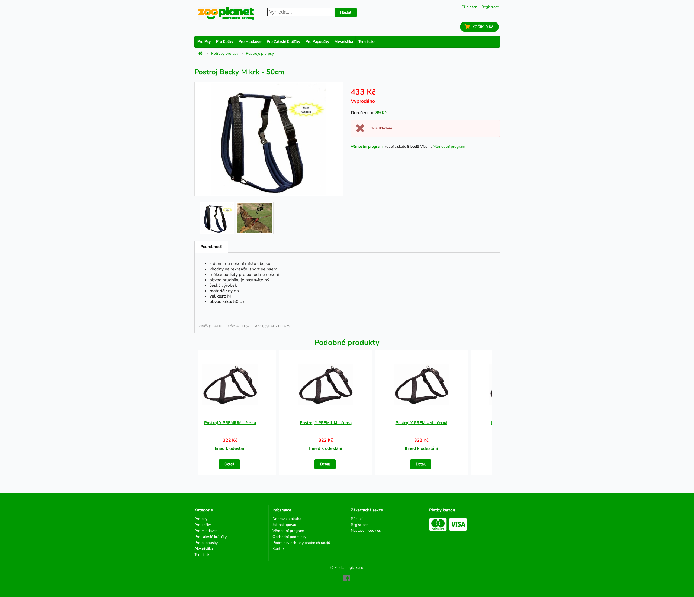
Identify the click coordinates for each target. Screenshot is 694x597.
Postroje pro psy (260, 54)
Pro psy (204, 41)
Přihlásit (358, 519)
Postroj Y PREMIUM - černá (230, 422)
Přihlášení (470, 6)
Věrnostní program (449, 146)
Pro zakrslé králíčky (283, 41)
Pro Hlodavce (250, 41)
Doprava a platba (286, 519)
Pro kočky (224, 41)
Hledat (345, 12)
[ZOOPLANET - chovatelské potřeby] (226, 13)
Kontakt (279, 548)
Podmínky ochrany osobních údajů (301, 542)
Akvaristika (344, 41)
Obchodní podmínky (289, 536)
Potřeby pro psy (224, 54)
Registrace (490, 6)
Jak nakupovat (284, 524)
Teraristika (366, 41)
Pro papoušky (317, 41)
